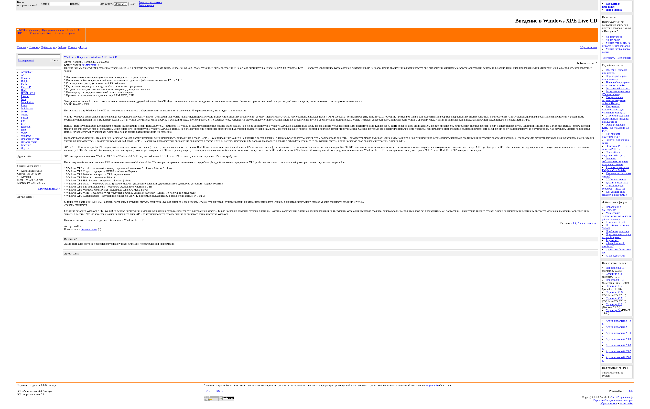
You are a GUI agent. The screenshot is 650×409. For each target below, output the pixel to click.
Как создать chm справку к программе (614, 193)
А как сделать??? (615, 255)
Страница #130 (614, 273)
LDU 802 (628, 391)
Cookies (25, 78)
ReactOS (26, 126)
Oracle (24, 114)
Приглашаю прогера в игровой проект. (616, 236)
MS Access (27, 108)
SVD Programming (621, 397)
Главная (21, 47)
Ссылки (72, 47)
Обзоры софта (29, 142)
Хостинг (26, 145)
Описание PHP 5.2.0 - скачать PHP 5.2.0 (616, 147)
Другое (25, 148)
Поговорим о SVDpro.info (611, 208)
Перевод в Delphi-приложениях (614, 77)
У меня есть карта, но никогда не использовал (616, 44)
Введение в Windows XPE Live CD (97, 57)
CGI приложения (616, 179)
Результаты (609, 57)
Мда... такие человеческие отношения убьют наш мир (616, 216)
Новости (34, 47)
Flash (24, 84)
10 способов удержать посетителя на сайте (616, 84)
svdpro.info (432, 385)
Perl (23, 120)
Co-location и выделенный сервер (613, 154)
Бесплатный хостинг (618, 88)
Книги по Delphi (615, 222)
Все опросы (624, 57)
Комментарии (89, 64)
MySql (24, 111)
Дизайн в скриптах (617, 182)
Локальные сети (30, 138)
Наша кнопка (614, 9)
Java (23, 99)
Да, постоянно (614, 36)
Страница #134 (614, 292)
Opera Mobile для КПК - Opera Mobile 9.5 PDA (615, 127)
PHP (23, 123)
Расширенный (26, 60)
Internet (25, 96)
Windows (26, 135)
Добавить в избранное (611, 5)
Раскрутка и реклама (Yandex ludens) (616, 93)
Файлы (62, 47)
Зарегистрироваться (150, 2)
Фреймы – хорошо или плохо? (614, 71)
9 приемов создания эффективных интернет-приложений (616, 118)
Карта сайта (626, 403)
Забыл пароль (146, 5)
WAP (24, 132)
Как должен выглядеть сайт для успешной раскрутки (614, 109)
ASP (23, 75)
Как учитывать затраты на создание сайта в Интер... (613, 100)
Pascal (24, 117)
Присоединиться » (49, 188)
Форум (83, 47)
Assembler (26, 72)
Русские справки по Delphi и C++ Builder (615, 169)
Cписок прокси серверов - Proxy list (613, 187)
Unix (23, 129)
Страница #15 (614, 286)
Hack (24, 90)
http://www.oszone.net (585, 223)
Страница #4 (613, 310)
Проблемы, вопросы (617, 231)
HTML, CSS (28, 93)
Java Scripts (27, 102)
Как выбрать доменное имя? (611, 135)
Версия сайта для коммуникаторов (613, 400)
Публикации (48, 47)
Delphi (24, 81)
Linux (24, 105)
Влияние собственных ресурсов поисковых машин (615, 161)
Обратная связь (588, 47)
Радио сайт (612, 240)
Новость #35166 (615, 279)
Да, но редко (613, 39)
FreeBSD (26, 87)
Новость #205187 (616, 267)
